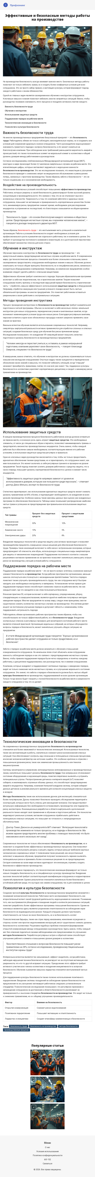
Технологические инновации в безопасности (25, 123)
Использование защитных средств (21, 114)
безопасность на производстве (43, 1026)
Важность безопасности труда (19, 106)
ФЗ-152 (47, 1159)
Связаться (47, 1163)
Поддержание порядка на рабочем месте (24, 119)
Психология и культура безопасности (22, 127)
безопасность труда (27, 230)
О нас (47, 1147)
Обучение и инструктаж (16, 111)
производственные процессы (16, 1030)
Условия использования (47, 1151)
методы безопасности (68, 1026)
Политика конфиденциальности (47, 1155)
